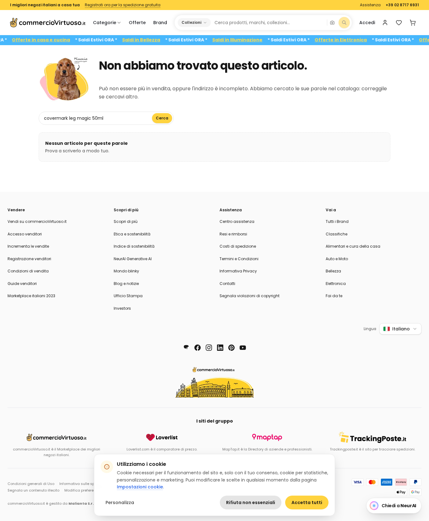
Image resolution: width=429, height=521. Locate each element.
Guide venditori (22, 283)
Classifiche (336, 234)
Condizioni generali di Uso (31, 483)
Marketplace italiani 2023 (31, 295)
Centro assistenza (237, 221)
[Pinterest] (231, 348)
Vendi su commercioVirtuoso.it (37, 221)
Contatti (227, 283)
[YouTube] (243, 348)
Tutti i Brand (337, 221)
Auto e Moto (337, 258)
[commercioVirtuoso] (47, 22)
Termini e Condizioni (239, 258)
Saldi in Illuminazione (245, 40)
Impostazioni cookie (140, 487)
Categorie (104, 22)
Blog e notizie (126, 283)
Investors (122, 308)
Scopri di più (126, 221)
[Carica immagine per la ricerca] (332, 22)
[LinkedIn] (220, 348)
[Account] (385, 22)
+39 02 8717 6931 (402, 5)
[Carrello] (412, 22)
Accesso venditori (25, 234)
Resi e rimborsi (233, 234)
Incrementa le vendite (28, 246)
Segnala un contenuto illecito (33, 490)
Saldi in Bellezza (149, 40)
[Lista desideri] (399, 22)
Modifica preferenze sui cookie (91, 490)
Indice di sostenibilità (134, 246)
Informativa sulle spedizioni (83, 483)
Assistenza (370, 5)
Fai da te (334, 295)
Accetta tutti (306, 502)
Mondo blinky (126, 271)
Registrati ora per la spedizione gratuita (122, 5)
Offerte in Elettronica (349, 40)
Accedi (367, 22)
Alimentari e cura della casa (353, 246)
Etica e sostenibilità (132, 234)
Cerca (162, 118)
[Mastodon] (186, 348)
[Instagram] (209, 348)
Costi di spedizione (238, 246)
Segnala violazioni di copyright (250, 295)
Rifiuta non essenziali (250, 502)
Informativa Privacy (238, 271)
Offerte (137, 22)
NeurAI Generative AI (133, 258)
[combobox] (268, 22)
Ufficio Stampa (128, 295)
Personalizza (120, 502)
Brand (160, 22)
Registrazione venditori (29, 258)
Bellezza (333, 271)
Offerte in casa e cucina (49, 40)
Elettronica (336, 283)
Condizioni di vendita (28, 271)
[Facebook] (197, 348)
